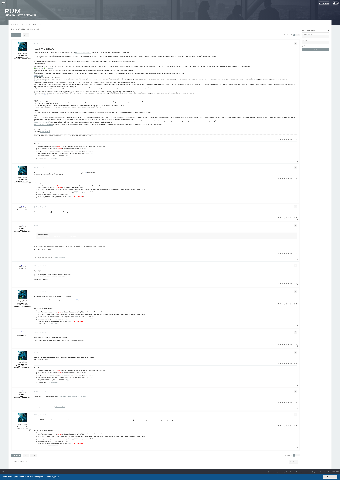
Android (91, 153)
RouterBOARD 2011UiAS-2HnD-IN (43, 124)
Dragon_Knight (22, 53)
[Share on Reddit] (284, 139)
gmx (22, 206)
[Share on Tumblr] (290, 139)
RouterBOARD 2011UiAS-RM (25, 29)
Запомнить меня (309, 46)
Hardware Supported (40, 81)
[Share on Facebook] (278, 139)
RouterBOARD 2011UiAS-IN (41, 122)
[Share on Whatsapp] (294, 139)
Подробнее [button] (55, 477)
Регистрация (311, 30)
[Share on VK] (288, 139)
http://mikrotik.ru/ (45, 131)
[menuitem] (4, 3)
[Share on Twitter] (280, 139)
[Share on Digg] (282, 139)
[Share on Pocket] (296, 139)
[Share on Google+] (292, 139)
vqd (22, 225)
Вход (303, 30)
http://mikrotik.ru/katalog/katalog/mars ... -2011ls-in (71, 396)
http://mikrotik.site (60, 257)
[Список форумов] (20, 12)
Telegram (69, 157)
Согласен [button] (330, 477)
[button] (298, 35)
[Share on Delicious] (286, 139)
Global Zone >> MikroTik (53, 158)
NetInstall (76, 151)
